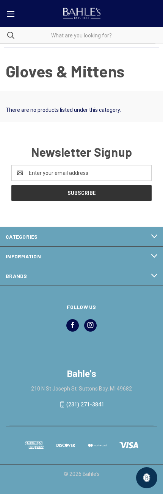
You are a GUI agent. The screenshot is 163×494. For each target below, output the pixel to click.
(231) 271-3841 (85, 404)
